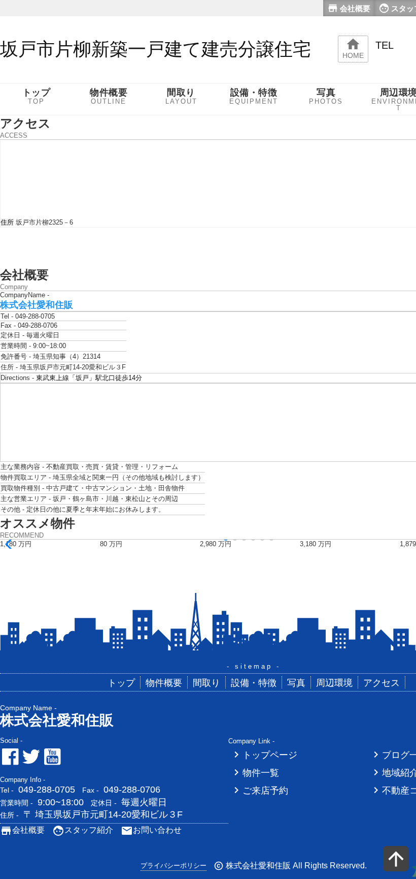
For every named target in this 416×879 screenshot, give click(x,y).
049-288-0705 (46, 789)
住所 (7, 222)
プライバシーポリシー (173, 865)
